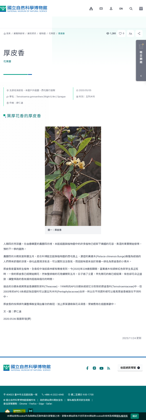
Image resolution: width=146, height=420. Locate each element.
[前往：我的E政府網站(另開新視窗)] (30, 411)
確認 (134, 416)
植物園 (42, 33)
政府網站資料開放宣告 (51, 400)
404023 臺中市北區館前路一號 (21, 394)
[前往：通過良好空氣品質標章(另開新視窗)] (7, 411)
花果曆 (52, 33)
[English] (121, 9)
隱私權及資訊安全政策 (78, 400)
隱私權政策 (122, 416)
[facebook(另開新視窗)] (87, 368)
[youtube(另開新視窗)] (101, 368)
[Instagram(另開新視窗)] (94, 368)
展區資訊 (32, 33)
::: (85, 8)
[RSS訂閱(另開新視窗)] (109, 368)
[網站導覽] (91, 9)
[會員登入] (111, 9)
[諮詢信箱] (101, 9)
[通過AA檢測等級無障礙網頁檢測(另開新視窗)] (19, 411)
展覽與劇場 (19, 33)
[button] (131, 9)
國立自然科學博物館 (23, 9)
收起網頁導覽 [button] (128, 367)
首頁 (8, 33)
